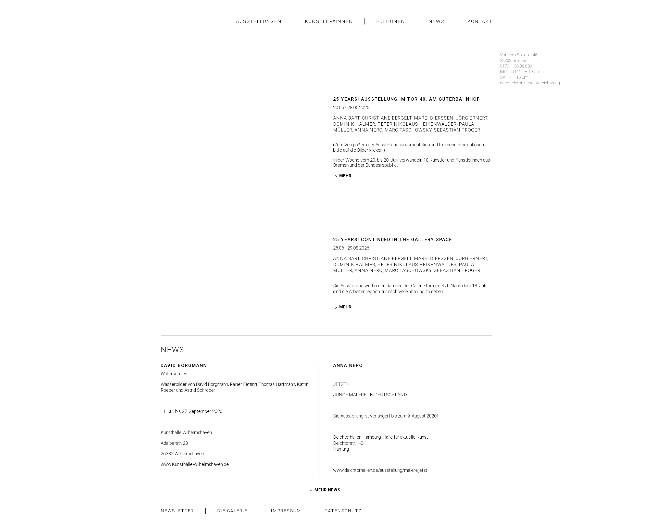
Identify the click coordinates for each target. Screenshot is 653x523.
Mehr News (328, 490)
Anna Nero (367, 130)
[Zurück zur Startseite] (189, 21)
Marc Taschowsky (407, 130)
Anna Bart (346, 118)
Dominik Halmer (354, 124)
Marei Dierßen (433, 118)
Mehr (345, 175)
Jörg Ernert (471, 118)
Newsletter (177, 510)
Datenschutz (343, 510)
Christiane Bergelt (386, 118)
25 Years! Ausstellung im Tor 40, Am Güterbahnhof (406, 99)
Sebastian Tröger (456, 130)
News (436, 21)
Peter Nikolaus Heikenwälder (416, 124)
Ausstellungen (259, 21)
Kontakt (480, 21)
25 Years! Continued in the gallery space (392, 239)
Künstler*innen (329, 21)
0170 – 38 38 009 (516, 66)
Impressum (286, 510)
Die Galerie (232, 510)
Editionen (390, 21)
